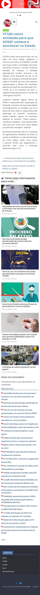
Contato (36, 587)
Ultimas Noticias (15, 30)
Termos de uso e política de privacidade (17, 587)
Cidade (4, 561)
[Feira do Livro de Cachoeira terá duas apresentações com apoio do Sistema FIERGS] (20, 251)
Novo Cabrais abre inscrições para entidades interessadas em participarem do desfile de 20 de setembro (19, 490)
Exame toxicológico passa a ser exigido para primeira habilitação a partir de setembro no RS (19, 336)
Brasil (4, 558)
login (20, 382)
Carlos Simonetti (25, 49)
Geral (4, 568)
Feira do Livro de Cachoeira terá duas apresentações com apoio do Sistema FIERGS (18, 273)
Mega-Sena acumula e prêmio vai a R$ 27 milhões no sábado (18, 167)
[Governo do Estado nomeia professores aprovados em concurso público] (20, 284)
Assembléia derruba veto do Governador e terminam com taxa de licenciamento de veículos (20, 208)
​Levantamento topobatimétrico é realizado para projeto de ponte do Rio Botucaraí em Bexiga (19, 530)
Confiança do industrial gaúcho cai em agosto (19, 368)
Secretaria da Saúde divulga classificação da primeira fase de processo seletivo (16, 241)
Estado (6, 30)
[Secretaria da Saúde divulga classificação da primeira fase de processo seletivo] (20, 219)
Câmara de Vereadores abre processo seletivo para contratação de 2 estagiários (19, 159)
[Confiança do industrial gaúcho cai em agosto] (20, 347)
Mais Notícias (7, 389)
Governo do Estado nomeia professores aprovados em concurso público (19, 305)
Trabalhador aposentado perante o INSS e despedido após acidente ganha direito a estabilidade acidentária (18, 499)
